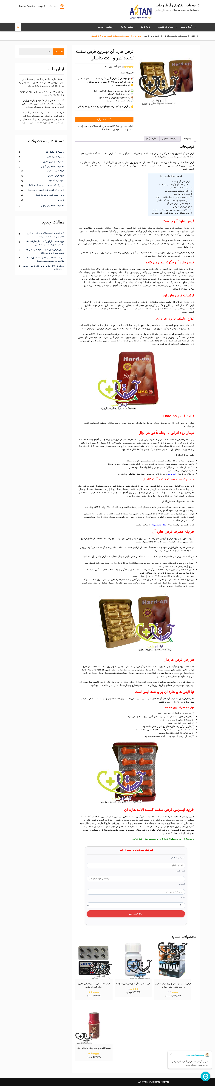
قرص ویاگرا (142, 231)
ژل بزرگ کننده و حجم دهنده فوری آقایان (46, 185)
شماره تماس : (180, 871)
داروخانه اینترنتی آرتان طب (178, 5)
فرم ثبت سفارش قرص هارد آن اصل (136, 850)
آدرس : (182, 884)
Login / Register (27, 6)
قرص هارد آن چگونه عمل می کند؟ (175, 185)
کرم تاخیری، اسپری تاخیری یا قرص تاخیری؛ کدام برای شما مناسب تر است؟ (45, 235)
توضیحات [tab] (187, 138)
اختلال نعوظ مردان (159, 525)
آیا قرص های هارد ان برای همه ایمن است (172, 210)
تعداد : (182, 897)
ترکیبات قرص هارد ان (181, 188)
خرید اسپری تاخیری (55, 171)
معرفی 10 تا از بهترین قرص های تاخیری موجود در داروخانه (43, 267)
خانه (193, 36)
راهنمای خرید (105, 27)
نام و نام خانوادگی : (177, 857)
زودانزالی (172, 474)
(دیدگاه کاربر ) (113, 66)
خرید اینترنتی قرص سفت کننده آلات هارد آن (172, 213)
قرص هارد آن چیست (182, 181)
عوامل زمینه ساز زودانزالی (140, 474)
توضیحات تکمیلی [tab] (169, 138)
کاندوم (61, 200)
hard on (106, 129)
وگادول (113, 231)
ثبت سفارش (104, 119)
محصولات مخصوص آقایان (175, 36)
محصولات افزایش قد (55, 152)
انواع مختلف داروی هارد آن (178, 191)
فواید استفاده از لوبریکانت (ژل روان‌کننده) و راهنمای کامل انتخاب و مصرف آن (45, 243)
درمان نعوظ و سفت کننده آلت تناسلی (174, 200)
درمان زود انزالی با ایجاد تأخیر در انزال (174, 197)
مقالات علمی (165, 27)
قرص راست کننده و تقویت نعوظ (50, 195)
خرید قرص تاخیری (151, 36)
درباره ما (145, 27)
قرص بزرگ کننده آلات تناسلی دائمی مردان (45, 190)
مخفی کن (164, 176)
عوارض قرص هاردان (182, 207)
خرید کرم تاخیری (56, 180)
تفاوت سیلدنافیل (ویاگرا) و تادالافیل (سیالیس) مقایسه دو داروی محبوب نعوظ (43, 259)
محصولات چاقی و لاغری (53, 162)
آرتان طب (186, 27)
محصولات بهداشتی (55, 157)
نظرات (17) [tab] (151, 138)
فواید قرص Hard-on (182, 194)
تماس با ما (127, 27)
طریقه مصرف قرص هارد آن (179, 203)
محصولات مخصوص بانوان (52, 205)
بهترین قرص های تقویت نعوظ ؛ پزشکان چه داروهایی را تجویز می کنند (45, 251)
